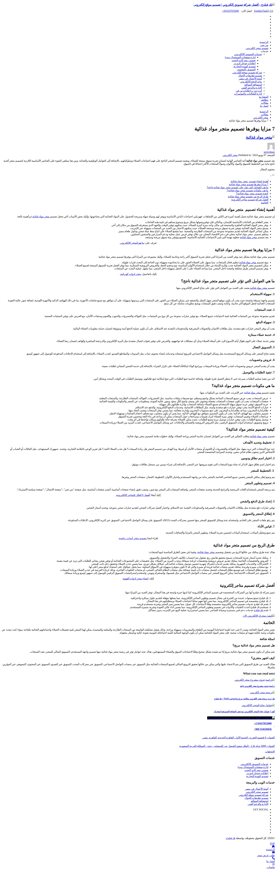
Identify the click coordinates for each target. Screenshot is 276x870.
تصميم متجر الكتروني (257, 792)
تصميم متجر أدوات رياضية (133, 538)
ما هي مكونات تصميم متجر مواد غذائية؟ (247, 190)
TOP (272, 843)
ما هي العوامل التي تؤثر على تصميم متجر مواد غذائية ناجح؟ (237, 187)
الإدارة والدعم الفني (258, 804)
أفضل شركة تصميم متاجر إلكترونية (249, 199)
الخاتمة (264, 202)
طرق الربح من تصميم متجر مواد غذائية (248, 196)
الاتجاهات (270, 751)
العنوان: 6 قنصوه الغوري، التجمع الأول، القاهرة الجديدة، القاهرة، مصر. (238, 737)
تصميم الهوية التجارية (257, 776)
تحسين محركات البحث (256, 770)
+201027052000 (230, 11)
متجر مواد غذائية (41, 216)
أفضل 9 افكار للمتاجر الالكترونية (133, 495)
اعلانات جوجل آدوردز (257, 773)
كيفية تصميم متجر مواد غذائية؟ (252, 193)
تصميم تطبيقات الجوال (256, 798)
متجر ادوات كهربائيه (130, 274)
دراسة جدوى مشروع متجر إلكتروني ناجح (257, 686)
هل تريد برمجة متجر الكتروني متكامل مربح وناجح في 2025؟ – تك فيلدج (244, 699)
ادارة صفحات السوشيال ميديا (253, 767)
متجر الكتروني (230, 155)
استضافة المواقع (259, 801)
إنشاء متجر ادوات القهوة (135, 578)
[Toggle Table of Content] (272, 175)
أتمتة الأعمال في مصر (256, 789)
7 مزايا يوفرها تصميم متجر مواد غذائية (248, 184)
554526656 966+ (263, 729)
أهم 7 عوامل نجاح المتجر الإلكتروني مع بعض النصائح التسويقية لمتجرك (244, 711)
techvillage (269, 152)
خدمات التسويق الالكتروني (254, 764)
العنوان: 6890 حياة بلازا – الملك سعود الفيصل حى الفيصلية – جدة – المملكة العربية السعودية (227, 746)
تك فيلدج (258, 610)
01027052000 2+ (263, 723)
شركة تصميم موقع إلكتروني (253, 795)
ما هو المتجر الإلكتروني (132, 243)
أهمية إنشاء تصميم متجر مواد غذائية (249, 181)
